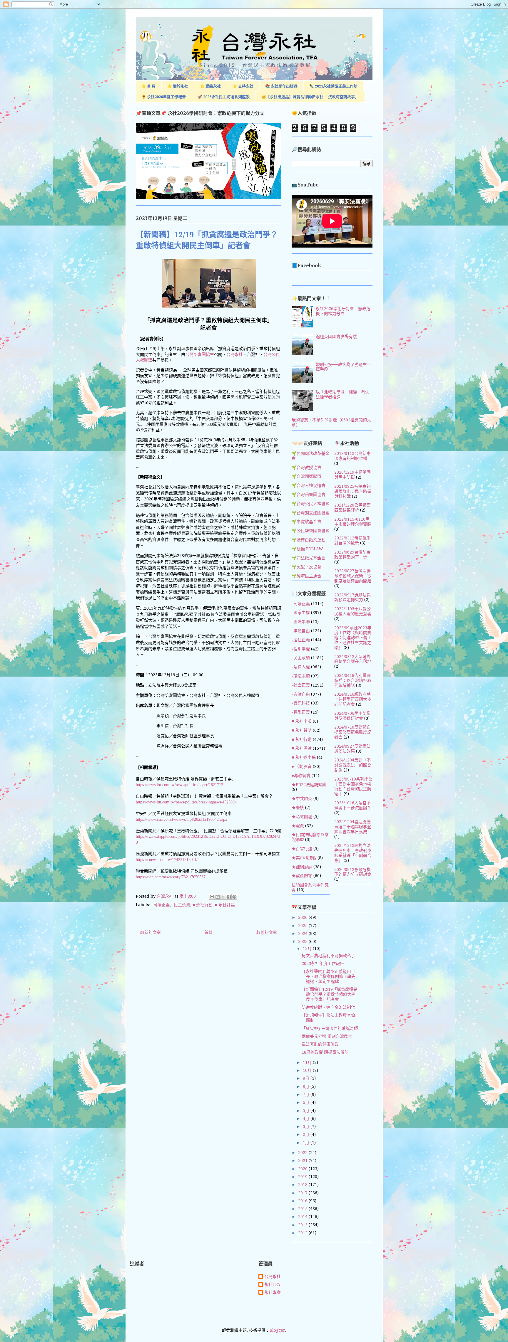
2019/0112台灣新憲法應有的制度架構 (352, 456)
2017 (303, 1192)
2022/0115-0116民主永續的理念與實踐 (352, 522)
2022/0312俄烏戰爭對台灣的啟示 (352, 540)
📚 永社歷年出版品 (281, 86)
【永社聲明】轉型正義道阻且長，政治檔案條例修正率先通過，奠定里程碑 (328, 976)
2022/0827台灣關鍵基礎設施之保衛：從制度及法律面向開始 (352, 576)
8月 (306, 1086)
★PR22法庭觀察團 (309, 784)
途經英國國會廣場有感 (336, 336)
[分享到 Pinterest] (234, 897)
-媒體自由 (301, 630)
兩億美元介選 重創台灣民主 (327, 1036)
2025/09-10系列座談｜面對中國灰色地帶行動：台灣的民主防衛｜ (353, 786)
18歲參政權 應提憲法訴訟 (325, 1052)
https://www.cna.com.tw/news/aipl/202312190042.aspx (181, 819)
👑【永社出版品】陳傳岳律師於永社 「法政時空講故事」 (310, 97)
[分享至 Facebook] (229, 897)
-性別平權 (301, 649)
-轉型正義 (301, 712)
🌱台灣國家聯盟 (306, 476)
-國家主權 (301, 612)
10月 (308, 1070)
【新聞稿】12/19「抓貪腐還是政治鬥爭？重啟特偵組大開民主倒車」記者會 (329, 994)
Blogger (277, 1330)
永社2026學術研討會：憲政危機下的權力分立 (343, 311)
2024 (303, 933)
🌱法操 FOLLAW (307, 548)
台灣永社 (234, 354)
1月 (306, 1142)
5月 (306, 1110)
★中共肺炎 (302, 798)
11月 (308, 1062)
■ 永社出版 (302, 721)
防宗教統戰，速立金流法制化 (328, 1007)
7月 (306, 1094)
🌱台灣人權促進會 (308, 485)
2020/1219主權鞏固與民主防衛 (352, 475)
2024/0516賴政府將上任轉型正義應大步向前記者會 (352, 699)
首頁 (208, 932)
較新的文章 (150, 932)
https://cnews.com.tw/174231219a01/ (167, 859)
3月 (306, 1126)
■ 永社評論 (225, 904)
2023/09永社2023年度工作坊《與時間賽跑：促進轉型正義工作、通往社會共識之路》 (352, 637)
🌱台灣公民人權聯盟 (311, 503)
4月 (306, 1118)
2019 (303, 1176)
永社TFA (272, 1284)
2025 (303, 925)
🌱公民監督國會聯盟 (311, 530)
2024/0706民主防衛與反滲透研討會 (352, 716)
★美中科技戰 (304, 857)
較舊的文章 (266, 932)
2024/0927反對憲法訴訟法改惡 (352, 749)
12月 (308, 948)
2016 (303, 1200)
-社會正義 (301, 685)
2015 (303, 1208)
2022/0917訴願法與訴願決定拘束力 (352, 597)
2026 (303, 917)
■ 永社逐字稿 (304, 757)
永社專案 (272, 1292)
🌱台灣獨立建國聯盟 (311, 512)
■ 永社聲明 (302, 730)
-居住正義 (301, 640)
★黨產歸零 (302, 875)
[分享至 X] (223, 897)
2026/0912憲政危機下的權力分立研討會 (352, 872)
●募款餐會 (301, 775)
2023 (303, 941)
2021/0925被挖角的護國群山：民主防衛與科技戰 (352, 491)
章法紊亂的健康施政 (320, 1044)
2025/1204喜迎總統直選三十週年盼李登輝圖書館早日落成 (352, 826)
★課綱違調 (302, 867)
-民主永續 (181, 904)
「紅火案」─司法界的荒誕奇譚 (330, 1028)
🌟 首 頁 (148, 86)
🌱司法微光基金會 (308, 558)
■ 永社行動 (203, 904)
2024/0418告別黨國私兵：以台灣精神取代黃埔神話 (352, 680)
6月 (306, 1102)
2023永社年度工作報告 (323, 963)
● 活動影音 (302, 766)
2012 (303, 1232)
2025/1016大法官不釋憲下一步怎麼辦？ (352, 805)
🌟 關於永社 (177, 86)
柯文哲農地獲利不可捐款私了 (328, 955)
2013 (303, 1224)
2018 (303, 1184)
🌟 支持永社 (243, 86)
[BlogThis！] (217, 897)
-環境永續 (301, 676)
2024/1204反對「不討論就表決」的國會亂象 (352, 765)
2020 (303, 1168)
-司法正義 (160, 904)
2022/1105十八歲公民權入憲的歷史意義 (352, 611)
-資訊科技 (301, 703)
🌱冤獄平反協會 (306, 566)
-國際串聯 (301, 621)
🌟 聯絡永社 (210, 86)
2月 (306, 1134)
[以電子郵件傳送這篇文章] (212, 897)
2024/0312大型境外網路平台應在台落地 (352, 659)
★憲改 (298, 825)
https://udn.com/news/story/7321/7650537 (170, 877)
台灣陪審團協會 (199, 354)
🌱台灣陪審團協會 (308, 494)
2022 (303, 1152)
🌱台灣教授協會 (306, 467)
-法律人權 (301, 667)
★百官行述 (302, 848)
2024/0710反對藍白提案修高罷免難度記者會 (352, 732)
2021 (303, 1160)
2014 (303, 1216)
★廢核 (298, 807)
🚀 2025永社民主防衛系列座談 (224, 97)
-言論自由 (301, 694)
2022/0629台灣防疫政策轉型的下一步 (352, 554)
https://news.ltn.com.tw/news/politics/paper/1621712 (179, 785)
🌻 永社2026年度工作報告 (163, 97)
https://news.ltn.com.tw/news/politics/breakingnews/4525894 (186, 802)
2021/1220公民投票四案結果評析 (352, 507)
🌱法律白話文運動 (308, 539)
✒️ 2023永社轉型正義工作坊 (333, 86)
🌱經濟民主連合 (306, 576)
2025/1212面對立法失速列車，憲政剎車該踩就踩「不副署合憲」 (352, 852)
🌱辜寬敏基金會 (306, 521)
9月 (306, 1078)
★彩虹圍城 (302, 816)
